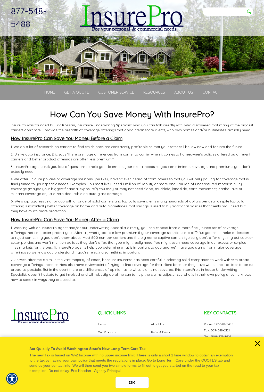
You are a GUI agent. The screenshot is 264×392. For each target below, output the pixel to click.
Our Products (107, 332)
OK (132, 382)
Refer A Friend (161, 332)
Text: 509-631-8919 (217, 336)
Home (102, 324)
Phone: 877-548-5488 (218, 324)
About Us (157, 324)
